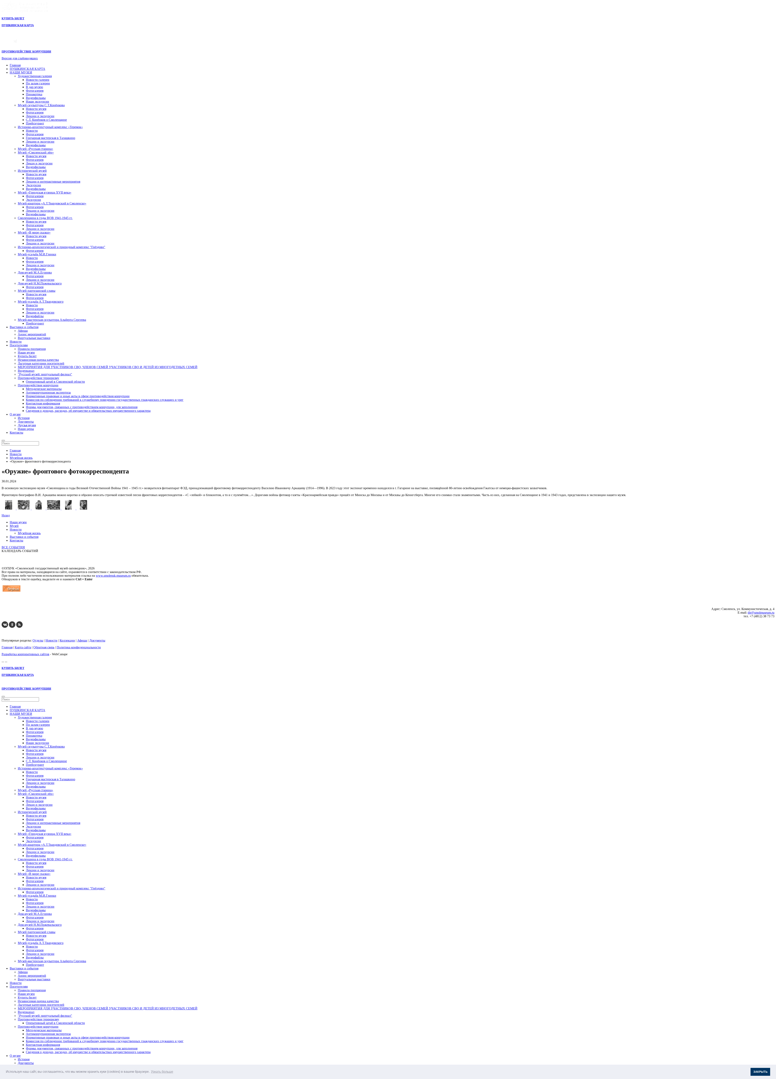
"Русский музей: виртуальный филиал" (45, 374)
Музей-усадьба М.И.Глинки (37, 254)
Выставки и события (24, 327)
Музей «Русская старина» (35, 149)
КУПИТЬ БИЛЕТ (13, 18)
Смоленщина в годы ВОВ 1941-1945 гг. (45, 218)
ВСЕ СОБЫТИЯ (13, 547)
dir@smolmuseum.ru (761, 612)
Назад (6, 515)
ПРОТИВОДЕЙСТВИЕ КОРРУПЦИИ (26, 51)
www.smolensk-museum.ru (113, 575)
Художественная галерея (35, 76)
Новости (32, 130)
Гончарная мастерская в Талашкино (50, 138)
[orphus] (11, 591)
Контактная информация (43, 403)
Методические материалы (44, 389)
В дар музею (34, 87)
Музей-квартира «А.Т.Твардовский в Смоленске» (52, 203)
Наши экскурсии (37, 101)
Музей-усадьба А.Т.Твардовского (40, 301)
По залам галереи (38, 83)
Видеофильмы (36, 98)
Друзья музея (27, 425)
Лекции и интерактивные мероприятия (53, 181)
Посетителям (19, 345)
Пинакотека (34, 94)
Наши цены (26, 429)
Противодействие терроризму (38, 378)
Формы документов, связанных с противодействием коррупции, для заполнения (81, 407)
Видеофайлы (35, 316)
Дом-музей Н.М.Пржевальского (40, 283)
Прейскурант (35, 123)
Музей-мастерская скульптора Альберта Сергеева (52, 319)
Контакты (16, 432)
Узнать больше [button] (162, 1071)
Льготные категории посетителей (41, 363)
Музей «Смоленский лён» (36, 152)
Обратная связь (43, 647)
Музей (14, 526)
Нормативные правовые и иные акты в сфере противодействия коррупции (78, 396)
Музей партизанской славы (36, 290)
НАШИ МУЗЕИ (21, 72)
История (24, 418)
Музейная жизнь (29, 533)
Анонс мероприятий (32, 334)
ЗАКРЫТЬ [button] (760, 1071)
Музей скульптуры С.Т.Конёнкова (41, 105)
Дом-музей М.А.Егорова (35, 272)
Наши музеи (26, 352)
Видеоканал (26, 370)
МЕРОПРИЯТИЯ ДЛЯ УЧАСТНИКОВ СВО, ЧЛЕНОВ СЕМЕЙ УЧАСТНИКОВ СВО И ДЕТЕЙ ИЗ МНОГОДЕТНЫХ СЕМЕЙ (107, 367)
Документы (26, 421)
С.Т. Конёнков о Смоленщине (46, 119)
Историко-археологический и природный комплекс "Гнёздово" (61, 247)
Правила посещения (32, 349)
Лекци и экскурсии (39, 163)
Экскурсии (33, 185)
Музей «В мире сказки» (34, 232)
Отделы (38, 640)
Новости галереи (37, 79)
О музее (15, 414)
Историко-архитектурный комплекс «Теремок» (50, 127)
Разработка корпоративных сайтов (25, 654)
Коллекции (67, 640)
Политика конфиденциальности (79, 647)
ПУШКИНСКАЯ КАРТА (27, 69)
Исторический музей (32, 170)
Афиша (23, 330)
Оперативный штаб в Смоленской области (55, 381)
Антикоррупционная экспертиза (48, 392)
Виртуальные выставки (34, 338)
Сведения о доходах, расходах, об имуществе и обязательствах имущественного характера (88, 410)
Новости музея (36, 109)
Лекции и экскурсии (40, 116)
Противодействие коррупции (38, 385)
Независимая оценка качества (38, 359)
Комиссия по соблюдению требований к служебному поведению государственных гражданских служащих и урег (104, 399)
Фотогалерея (34, 90)
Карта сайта (23, 647)
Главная (15, 65)
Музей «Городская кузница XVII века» (44, 192)
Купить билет (27, 356)
